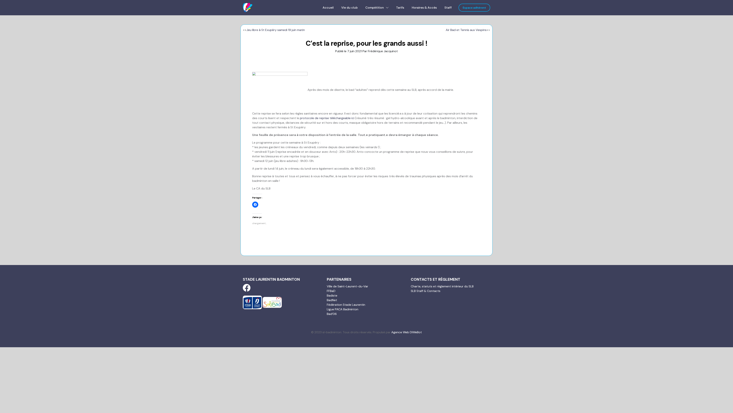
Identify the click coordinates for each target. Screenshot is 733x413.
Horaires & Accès (424, 8)
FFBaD (331, 291)
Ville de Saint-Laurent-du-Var (347, 286)
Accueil (328, 8)
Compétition (375, 8)
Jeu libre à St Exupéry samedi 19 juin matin (275, 30)
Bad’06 (332, 314)
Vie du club (349, 8)
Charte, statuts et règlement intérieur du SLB (442, 286)
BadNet (332, 300)
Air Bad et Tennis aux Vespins (466, 30)
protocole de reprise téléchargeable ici (327, 118)
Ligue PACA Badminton (342, 309)
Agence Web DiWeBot (406, 332)
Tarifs (400, 8)
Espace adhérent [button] (474, 7)
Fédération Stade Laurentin (346, 305)
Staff (448, 8)
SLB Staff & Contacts (425, 291)
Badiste (332, 295)
